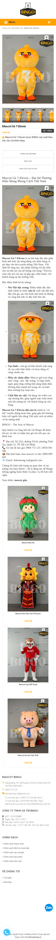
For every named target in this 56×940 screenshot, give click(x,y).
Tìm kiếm (8, 878)
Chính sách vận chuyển (28, 169)
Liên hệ (6, 132)
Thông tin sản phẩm (28, 154)
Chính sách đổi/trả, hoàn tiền (16, 848)
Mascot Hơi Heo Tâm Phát (28, 755)
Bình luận (28, 161)
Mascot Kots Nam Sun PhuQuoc (28, 614)
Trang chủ (6, 28)
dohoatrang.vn (34, 937)
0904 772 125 (11, 790)
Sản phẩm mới (17, 28)
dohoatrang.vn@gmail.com (17, 793)
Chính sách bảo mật (13, 861)
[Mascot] (28, 9)
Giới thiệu (8, 882)
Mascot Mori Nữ (28, 543)
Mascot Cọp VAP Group (28, 685)
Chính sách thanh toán (14, 844)
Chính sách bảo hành (13, 857)
